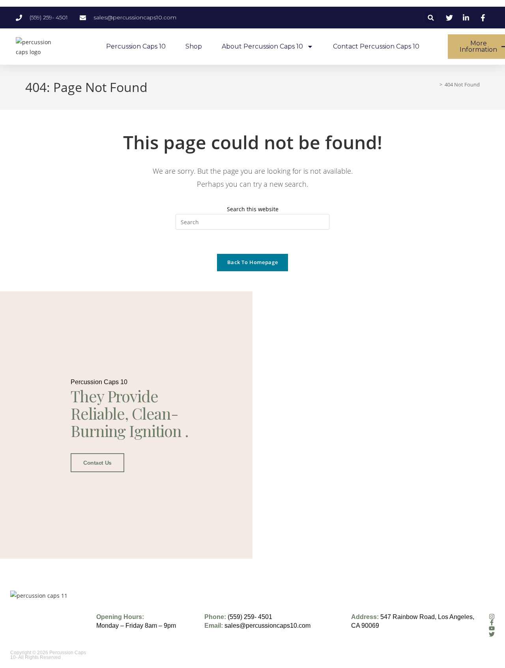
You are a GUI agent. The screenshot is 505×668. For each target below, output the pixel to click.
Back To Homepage (252, 262)
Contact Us (97, 463)
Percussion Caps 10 (136, 46)
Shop (193, 46)
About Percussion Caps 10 (262, 46)
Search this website (253, 209)
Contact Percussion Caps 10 (376, 46)
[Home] (435, 84)
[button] (431, 17)
